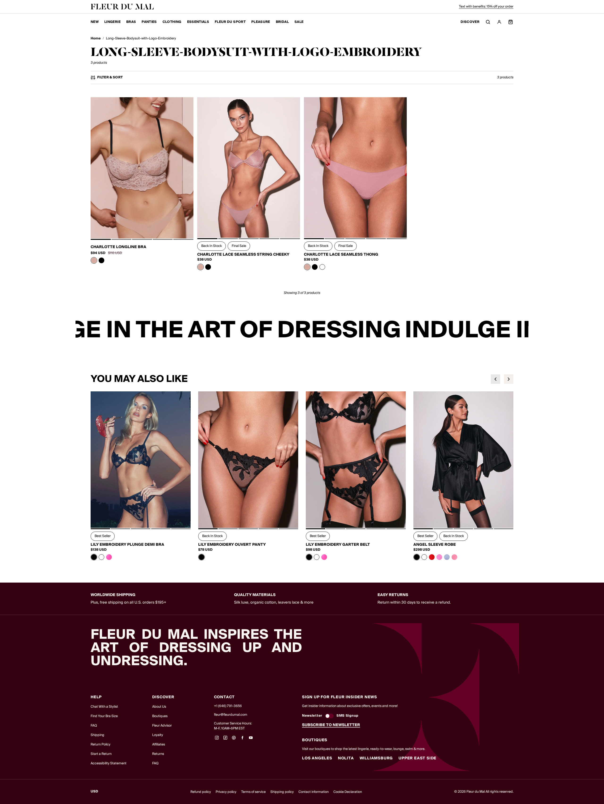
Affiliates (158, 744)
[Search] (488, 22)
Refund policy (200, 792)
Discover (470, 22)
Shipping (97, 735)
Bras (131, 22)
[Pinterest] (234, 739)
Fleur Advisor (162, 725)
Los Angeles (317, 758)
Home (96, 38)
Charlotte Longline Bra (118, 247)
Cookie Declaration (347, 792)
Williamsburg (376, 758)
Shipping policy (282, 792)
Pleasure (260, 22)
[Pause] (522, 330)
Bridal (282, 22)
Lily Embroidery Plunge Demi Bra (127, 544)
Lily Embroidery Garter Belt (338, 544)
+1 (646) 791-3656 (228, 706)
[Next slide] (508, 379)
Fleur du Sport (230, 22)
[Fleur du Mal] (122, 6)
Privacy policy (226, 792)
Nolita (346, 758)
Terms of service (253, 792)
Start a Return (101, 754)
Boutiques (160, 716)
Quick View (142, 227)
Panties (149, 22)
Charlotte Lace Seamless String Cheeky (243, 254)
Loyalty (157, 735)
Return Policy (100, 744)
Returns (158, 754)
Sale (298, 22)
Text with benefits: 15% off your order (486, 6)
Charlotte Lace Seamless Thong (341, 254)
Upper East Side (417, 758)
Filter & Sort (110, 77)
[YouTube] (251, 739)
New (95, 22)
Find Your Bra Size (104, 716)
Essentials (198, 22)
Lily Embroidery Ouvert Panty (232, 544)
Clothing (172, 22)
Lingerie (112, 22)
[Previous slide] (495, 379)
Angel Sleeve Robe (434, 544)
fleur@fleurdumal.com (230, 715)
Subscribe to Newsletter (331, 725)
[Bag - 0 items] (510, 22)
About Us (159, 707)
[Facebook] (242, 739)
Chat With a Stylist (104, 707)
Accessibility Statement (108, 763)
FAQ (94, 725)
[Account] (499, 22)
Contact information (313, 792)
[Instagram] (217, 739)
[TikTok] (225, 739)
